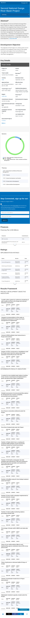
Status (17, 68)
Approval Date (5, 82)
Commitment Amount (7, 99)
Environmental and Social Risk (8, 104)
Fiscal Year (18, 94)
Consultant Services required (7, 110)
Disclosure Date (19, 77)
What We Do (3, 2)
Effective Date (19, 82)
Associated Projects (7, 118)
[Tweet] (9, 614)
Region (3, 94)
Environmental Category (21, 99)
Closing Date (18, 103)
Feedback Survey (23, 609)
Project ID (4, 68)
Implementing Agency (21, 88)
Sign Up (5, 220)
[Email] (3, 614)
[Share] (15, 614)
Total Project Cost (7, 88)
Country (4, 77)
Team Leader (5, 73)
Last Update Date (19, 114)
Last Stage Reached (20, 109)
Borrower (18, 73)
